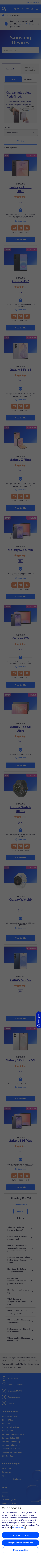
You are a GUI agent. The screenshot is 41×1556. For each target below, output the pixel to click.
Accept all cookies (20, 1535)
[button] (38, 1019)
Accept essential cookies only (20, 1542)
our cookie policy (18, 1527)
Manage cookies (20, 1550)
